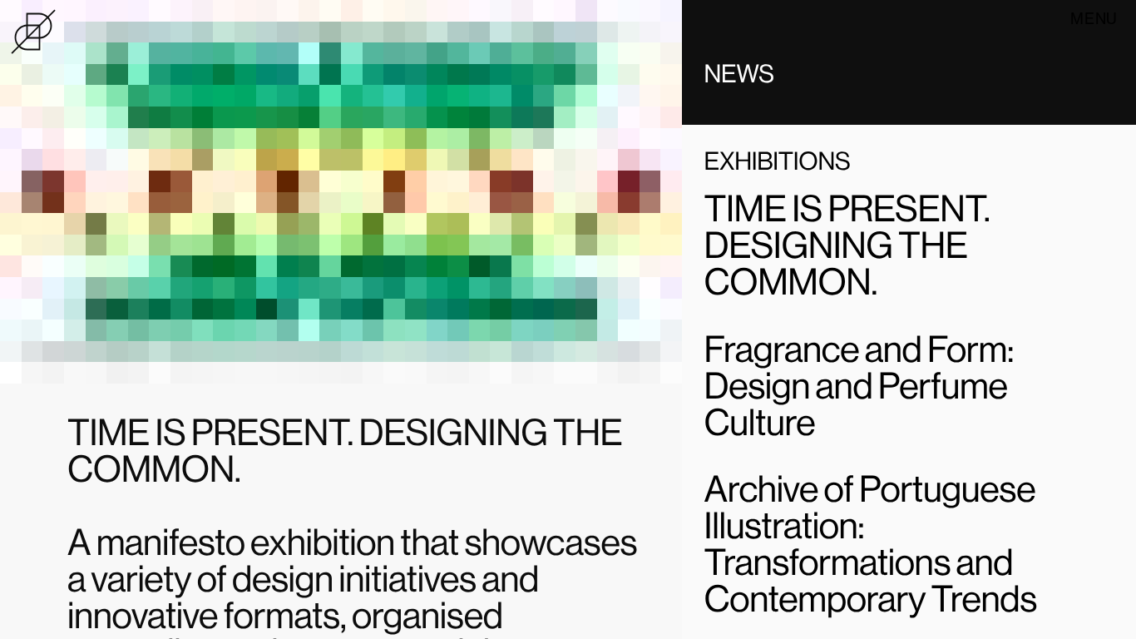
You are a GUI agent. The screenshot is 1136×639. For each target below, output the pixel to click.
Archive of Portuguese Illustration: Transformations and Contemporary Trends (870, 543)
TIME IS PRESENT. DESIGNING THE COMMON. (847, 245)
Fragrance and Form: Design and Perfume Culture (859, 385)
